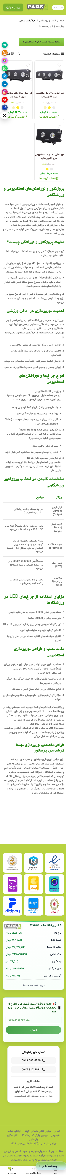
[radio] (53, 107)
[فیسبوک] (5, 107)
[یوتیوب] (5, 100)
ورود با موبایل (13, 7)
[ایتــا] (5, 53)
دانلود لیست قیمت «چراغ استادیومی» (41, 42)
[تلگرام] (5, 76)
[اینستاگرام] (5, 92)
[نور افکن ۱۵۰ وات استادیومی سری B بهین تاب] (17, 75)
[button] (51, 1165)
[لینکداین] (5, 84)
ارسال (34, 1030)
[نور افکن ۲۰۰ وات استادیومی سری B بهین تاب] (49, 75)
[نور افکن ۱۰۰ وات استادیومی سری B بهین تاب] (49, 136)
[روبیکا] (5, 61)
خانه (62, 21)
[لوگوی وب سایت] (37, 7)
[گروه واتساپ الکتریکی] (5, 68)
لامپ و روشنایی (47, 21)
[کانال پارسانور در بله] (5, 45)
